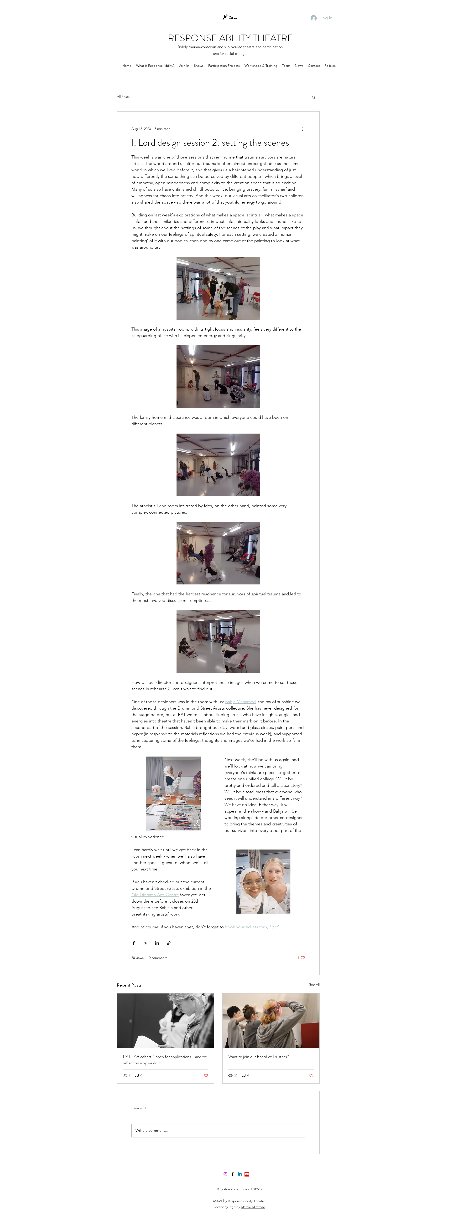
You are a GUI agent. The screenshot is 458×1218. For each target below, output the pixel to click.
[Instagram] (225, 1174)
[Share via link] (169, 943)
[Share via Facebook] (133, 943)
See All (314, 984)
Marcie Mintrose (253, 1207)
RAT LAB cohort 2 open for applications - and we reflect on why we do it (165, 1060)
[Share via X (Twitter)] (145, 943)
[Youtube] (247, 1174)
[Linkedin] (239, 1174)
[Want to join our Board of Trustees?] (271, 1020)
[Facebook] (232, 1174)
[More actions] (302, 129)
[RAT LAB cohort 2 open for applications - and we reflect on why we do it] (165, 1020)
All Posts (123, 97)
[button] (313, 97)
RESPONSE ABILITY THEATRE (230, 38)
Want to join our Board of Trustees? (258, 1057)
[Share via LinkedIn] (157, 943)
